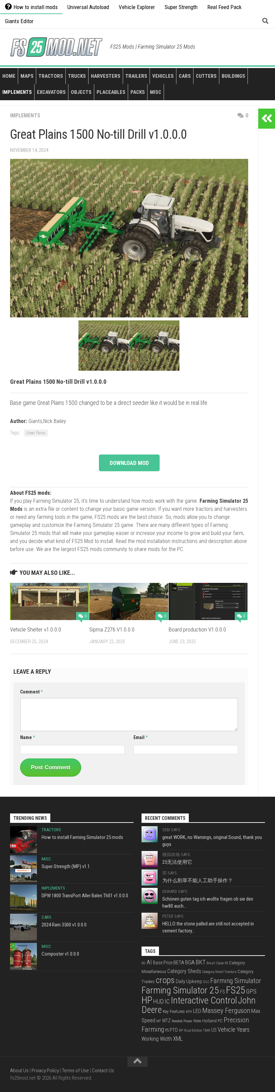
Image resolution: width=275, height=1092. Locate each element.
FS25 (235, 990)
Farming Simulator (235, 981)
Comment (31, 691)
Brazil (211, 963)
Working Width (157, 1039)
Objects (81, 92)
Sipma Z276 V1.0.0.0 (111, 629)
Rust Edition (193, 1030)
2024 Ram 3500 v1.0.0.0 (64, 925)
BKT (201, 962)
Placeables (111, 92)
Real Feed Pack (224, 7)
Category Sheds (184, 971)
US (214, 1030)
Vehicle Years (234, 1029)
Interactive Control (204, 1000)
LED (197, 1011)
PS (167, 1030)
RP (181, 1030)
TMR (206, 1030)
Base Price (162, 962)
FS (222, 992)
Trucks (77, 76)
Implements (17, 92)
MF (158, 1021)
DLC (206, 982)
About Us (19, 1071)
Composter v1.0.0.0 (60, 954)
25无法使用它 (177, 862)
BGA (190, 962)
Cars (185, 76)
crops (165, 980)
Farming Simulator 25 (180, 990)
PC (220, 1020)
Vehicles (163, 76)
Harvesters (105, 76)
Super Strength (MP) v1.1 (66, 866)
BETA (178, 963)
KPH (189, 1012)
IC (167, 1001)
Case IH (222, 963)
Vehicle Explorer (137, 7)
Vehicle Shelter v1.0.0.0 (35, 629)
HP (147, 1000)
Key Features (174, 1011)
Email (140, 737)
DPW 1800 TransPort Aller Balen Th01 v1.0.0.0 (85, 896)
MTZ (166, 1020)
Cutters (206, 76)
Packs (137, 92)
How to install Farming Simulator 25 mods (82, 837)
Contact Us (103, 1071)
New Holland (205, 1020)
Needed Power (182, 1021)
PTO (174, 1030)
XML (178, 1038)
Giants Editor (19, 21)
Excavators (51, 92)
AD (144, 963)
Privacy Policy (45, 1071)
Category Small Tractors (219, 972)
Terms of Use (75, 1071)
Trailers (136, 76)
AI (149, 962)
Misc (155, 92)
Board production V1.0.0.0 (197, 629)
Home (8, 76)
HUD (158, 1001)
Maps (27, 76)
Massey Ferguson (226, 1011)
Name (27, 737)
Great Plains (36, 433)
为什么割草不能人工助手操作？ (197, 880)
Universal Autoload (88, 7)
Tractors (51, 76)
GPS (251, 991)
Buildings (233, 76)
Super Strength (181, 7)
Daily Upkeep (189, 981)
